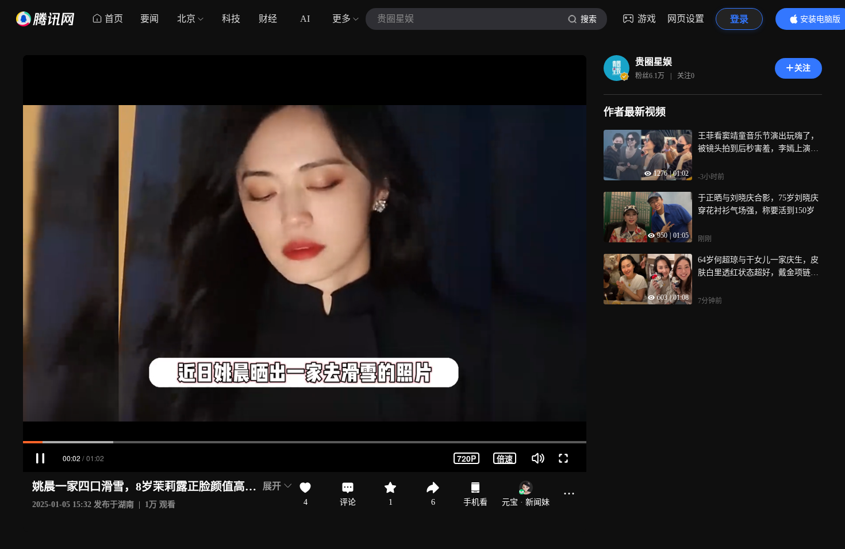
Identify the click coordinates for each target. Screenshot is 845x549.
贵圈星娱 (653, 62)
